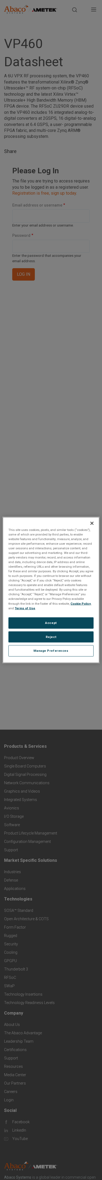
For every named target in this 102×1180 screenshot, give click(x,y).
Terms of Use (25, 608)
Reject (51, 637)
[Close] (92, 523)
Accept (51, 622)
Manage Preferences (50, 651)
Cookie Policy (80, 603)
